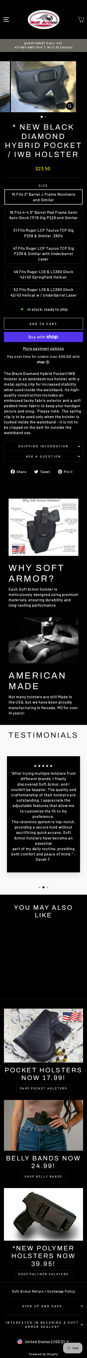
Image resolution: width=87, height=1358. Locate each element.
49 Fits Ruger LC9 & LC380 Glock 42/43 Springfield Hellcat (43, 274)
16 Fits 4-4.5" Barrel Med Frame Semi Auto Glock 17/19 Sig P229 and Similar (43, 215)
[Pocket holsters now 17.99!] (43, 1036)
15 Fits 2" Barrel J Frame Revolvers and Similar (43, 197)
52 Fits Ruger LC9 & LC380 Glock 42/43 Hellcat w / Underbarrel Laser (43, 292)
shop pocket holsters (43, 1088)
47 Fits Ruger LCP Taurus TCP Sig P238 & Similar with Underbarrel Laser (43, 253)
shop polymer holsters (43, 1274)
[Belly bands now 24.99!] (43, 1125)
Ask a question (43, 456)
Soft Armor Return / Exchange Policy (43, 1291)
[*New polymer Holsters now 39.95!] (43, 1214)
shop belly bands (43, 1176)
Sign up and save (42, 1306)
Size (43, 185)
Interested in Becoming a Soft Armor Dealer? (42, 1325)
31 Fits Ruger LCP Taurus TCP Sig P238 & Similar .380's (43, 233)
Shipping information (43, 446)
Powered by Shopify (43, 1354)
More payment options (43, 348)
